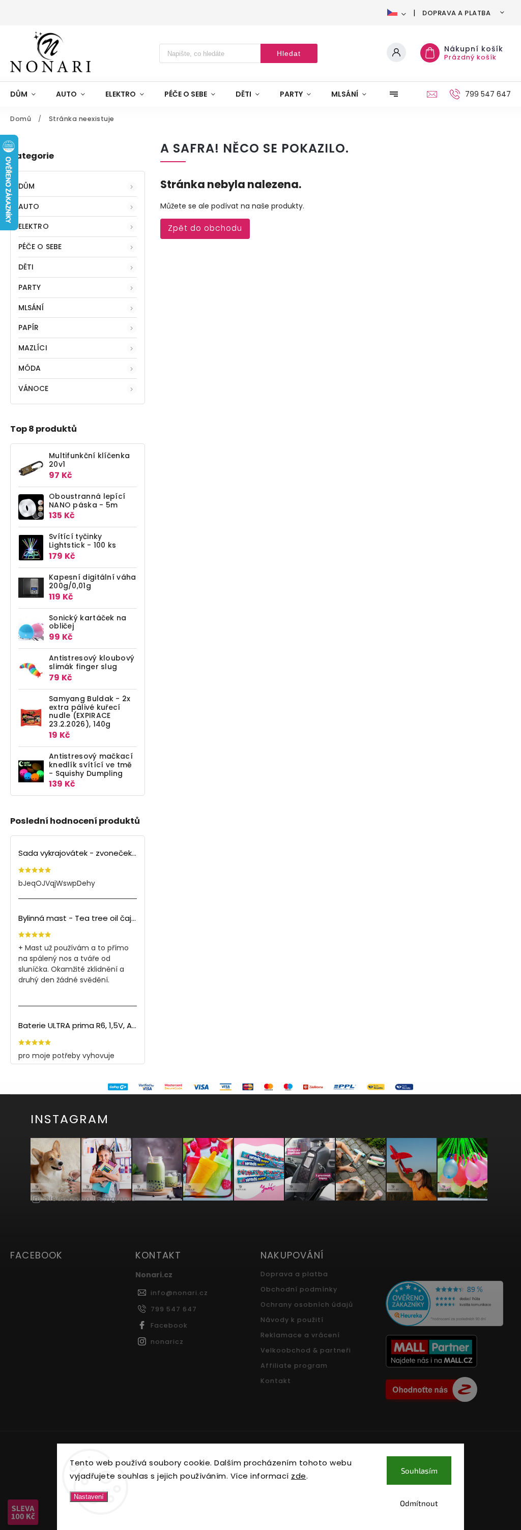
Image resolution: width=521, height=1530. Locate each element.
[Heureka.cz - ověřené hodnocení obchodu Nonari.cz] (444, 1304)
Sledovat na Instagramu (90, 1198)
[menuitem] (28, 94)
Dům (26, 186)
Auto (28, 206)
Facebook (169, 1325)
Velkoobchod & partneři (305, 1350)
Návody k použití (292, 1319)
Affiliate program (294, 1365)
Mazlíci (32, 348)
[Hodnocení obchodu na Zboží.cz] (444, 1390)
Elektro (33, 226)
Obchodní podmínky (298, 1289)
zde (298, 1476)
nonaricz (167, 1341)
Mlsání (31, 308)
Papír (28, 327)
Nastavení (89, 1497)
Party (29, 287)
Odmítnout (419, 1503)
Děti (26, 267)
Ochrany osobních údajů (306, 1304)
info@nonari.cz (179, 1292)
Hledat (289, 53)
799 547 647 (174, 1309)
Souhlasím (419, 1470)
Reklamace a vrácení (300, 1335)
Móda (29, 368)
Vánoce (33, 388)
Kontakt (275, 1380)
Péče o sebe (40, 247)
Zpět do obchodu (205, 228)
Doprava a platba (456, 13)
